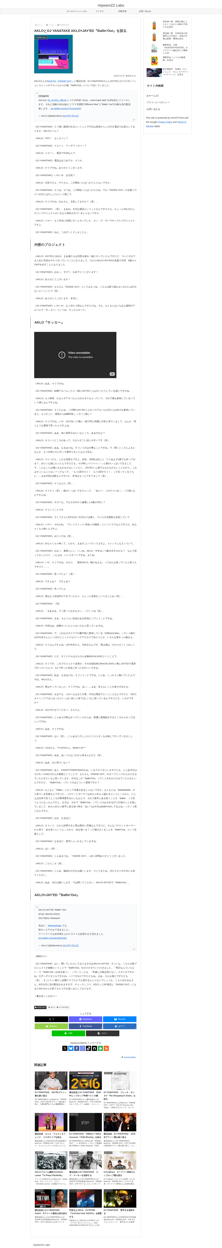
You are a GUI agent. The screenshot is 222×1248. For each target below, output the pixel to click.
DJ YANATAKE (64, 1007)
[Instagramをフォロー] (82, 1048)
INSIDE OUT (41, 1007)
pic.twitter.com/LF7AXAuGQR (66, 108)
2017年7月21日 (71, 116)
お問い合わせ (153, 109)
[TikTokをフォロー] (88, 1048)
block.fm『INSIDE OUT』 (60, 81)
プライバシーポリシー (158, 102)
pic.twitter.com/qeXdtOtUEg (52, 938)
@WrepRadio (55, 925)
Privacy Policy (165, 122)
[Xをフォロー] (64, 1048)
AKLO (52, 1007)
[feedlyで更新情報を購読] (100, 1048)
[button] (102, 1033)
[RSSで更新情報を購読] (106, 1048)
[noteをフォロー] (94, 1048)
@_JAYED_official (57, 100)
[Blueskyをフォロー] (70, 1048)
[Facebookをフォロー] (76, 1048)
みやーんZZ (152, 95)
